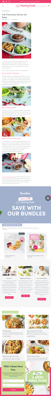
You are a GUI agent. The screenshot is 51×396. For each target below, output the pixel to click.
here (17, 84)
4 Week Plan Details (13, 376)
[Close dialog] (48, 363)
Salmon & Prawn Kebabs (33, 356)
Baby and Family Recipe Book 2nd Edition (35, 255)
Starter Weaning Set (10, 255)
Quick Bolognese (7, 331)
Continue (13, 389)
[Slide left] (44, 232)
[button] (3, 5)
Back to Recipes (5, 10)
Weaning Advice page (9, 176)
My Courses (43, 6)
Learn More (9, 297)
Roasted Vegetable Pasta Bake (11, 356)
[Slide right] (46, 232)
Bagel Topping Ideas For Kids (34, 331)
